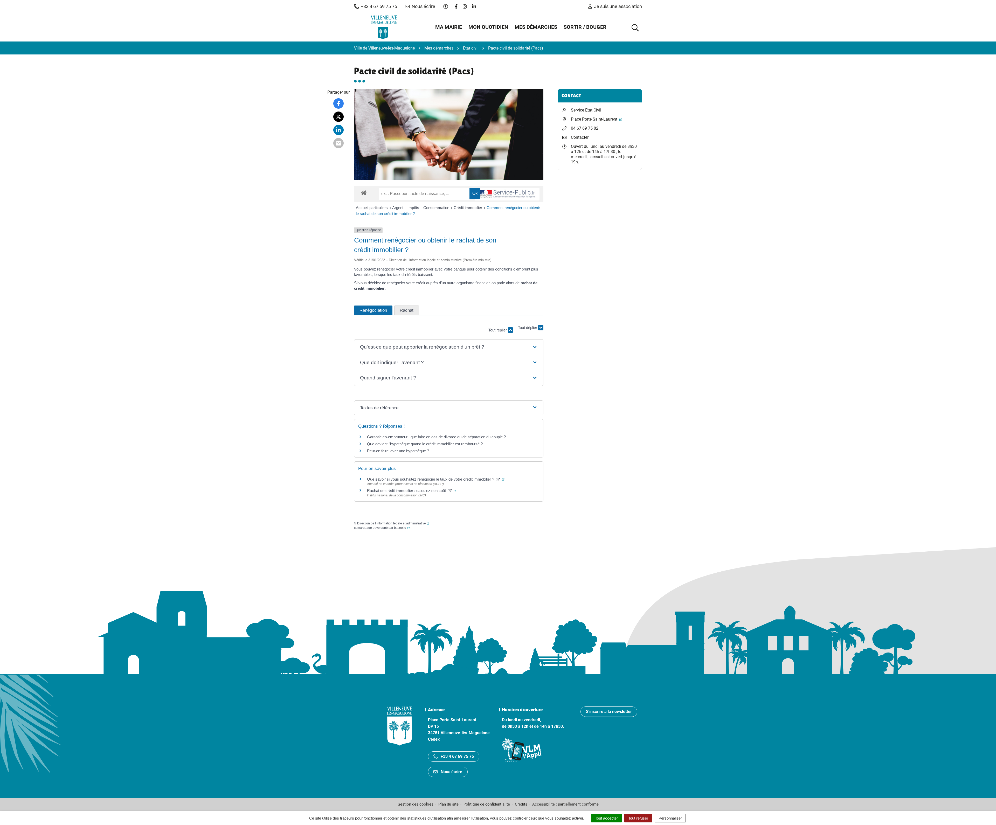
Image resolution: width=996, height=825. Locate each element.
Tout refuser (638, 818)
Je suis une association (618, 6)
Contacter (580, 137)
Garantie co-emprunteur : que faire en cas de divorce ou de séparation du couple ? (436, 437)
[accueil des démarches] (364, 192)
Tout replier (498, 330)
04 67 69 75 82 (584, 128)
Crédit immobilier (468, 207)
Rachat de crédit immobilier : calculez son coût (411, 490)
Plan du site (448, 804)
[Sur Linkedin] (338, 130)
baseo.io (402, 528)
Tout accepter (606, 818)
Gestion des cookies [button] (415, 804)
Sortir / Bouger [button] (585, 27)
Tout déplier (528, 332)
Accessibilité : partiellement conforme (565, 804)
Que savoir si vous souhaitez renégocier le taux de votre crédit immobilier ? (435, 479)
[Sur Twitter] (338, 117)
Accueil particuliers (372, 207)
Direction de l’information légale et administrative (393, 523)
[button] (375, 6)
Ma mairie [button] (448, 27)
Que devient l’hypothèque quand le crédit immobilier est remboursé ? (425, 444)
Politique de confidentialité (487, 804)
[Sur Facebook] (338, 103)
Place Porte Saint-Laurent (596, 119)
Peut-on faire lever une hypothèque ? (398, 451)
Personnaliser (670, 818)
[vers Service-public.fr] (507, 194)
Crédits (521, 804)
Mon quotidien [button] (488, 27)
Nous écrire (451, 771)
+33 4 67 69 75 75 (457, 756)
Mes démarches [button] (536, 27)
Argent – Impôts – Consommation (421, 207)
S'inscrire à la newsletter (609, 711)
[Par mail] (338, 143)
